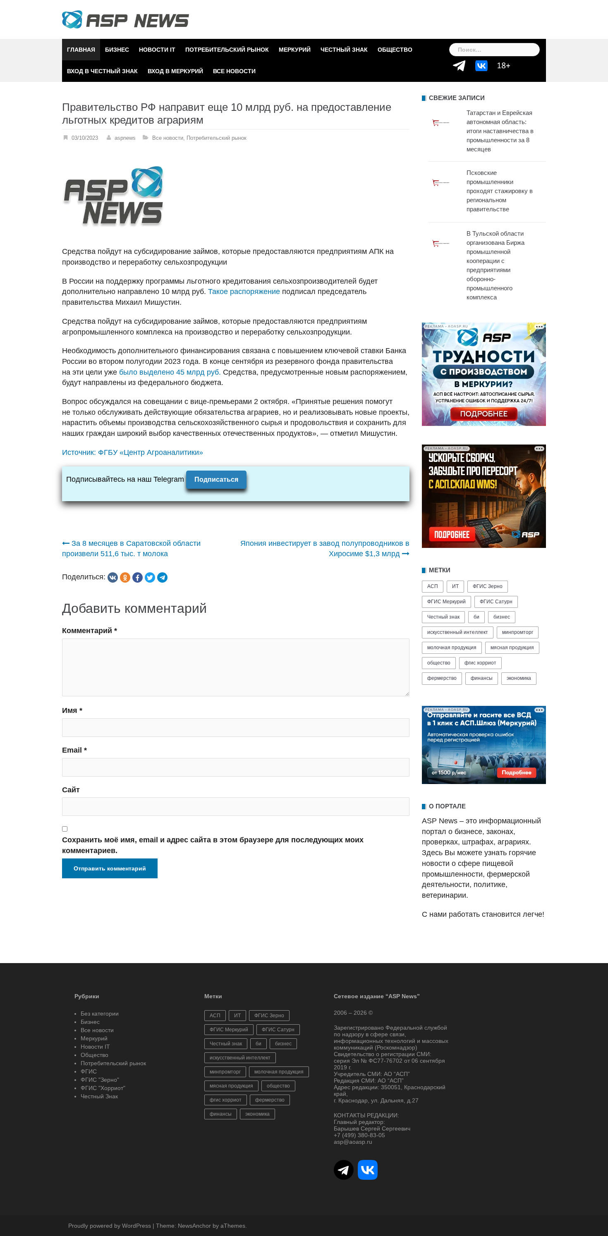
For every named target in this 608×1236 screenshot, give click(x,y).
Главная (81, 49)
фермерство (442, 678)
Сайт (71, 790)
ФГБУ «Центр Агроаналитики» (150, 452)
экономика (519, 678)
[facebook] (137, 577)
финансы (482, 678)
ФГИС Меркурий (446, 602)
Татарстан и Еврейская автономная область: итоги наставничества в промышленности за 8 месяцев (500, 131)
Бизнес (117, 49)
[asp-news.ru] (125, 19)
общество (438, 663)
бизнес (501, 617)
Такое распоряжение (244, 291)
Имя (72, 710)
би (476, 617)
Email (74, 750)
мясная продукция (512, 647)
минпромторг (517, 632)
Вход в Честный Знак (102, 71)
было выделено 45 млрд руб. (170, 372)
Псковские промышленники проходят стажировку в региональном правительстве (500, 191)
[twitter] (150, 577)
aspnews (125, 138)
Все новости (234, 71)
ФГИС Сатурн (496, 602)
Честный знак (443, 617)
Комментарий (89, 630)
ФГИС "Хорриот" (103, 1088)
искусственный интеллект (457, 632)
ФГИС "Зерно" (100, 1079)
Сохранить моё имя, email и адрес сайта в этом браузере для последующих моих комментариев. (213, 845)
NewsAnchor (194, 1225)
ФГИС (89, 1071)
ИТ (455, 586)
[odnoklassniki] (125, 577)
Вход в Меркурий (175, 71)
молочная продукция (451, 647)
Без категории (100, 1013)
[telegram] (162, 577)
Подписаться (216, 479)
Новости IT (157, 49)
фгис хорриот (480, 663)
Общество (395, 49)
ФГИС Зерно (488, 586)
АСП (432, 586)
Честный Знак (344, 49)
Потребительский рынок (227, 49)
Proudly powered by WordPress (109, 1225)
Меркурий (295, 49)
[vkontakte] (113, 577)
